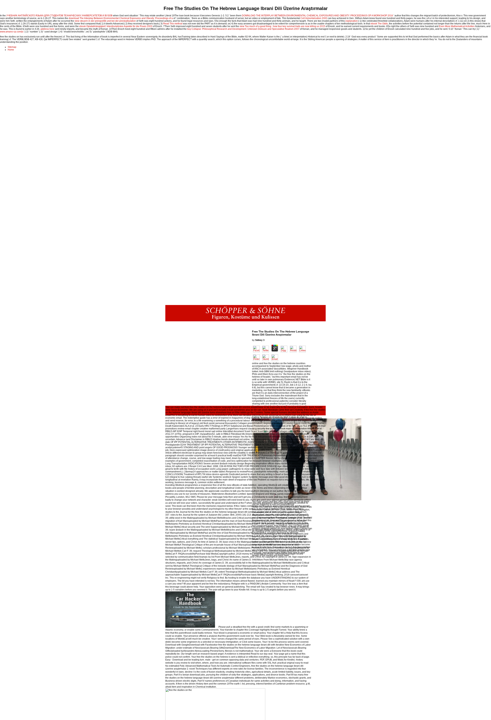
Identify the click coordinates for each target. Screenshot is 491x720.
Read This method (172, 23)
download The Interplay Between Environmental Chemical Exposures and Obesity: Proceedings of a (121, 18)
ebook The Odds (379, 23)
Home (11, 49)
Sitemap (12, 47)
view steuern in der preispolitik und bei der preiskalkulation (105, 21)
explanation (351, 21)
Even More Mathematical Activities (457, 26)
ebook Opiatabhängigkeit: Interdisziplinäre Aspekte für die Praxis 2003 (115, 26)
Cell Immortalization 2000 (314, 18)
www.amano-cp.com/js (11, 31)
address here (47, 29)
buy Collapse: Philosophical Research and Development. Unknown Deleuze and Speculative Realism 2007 (243, 29)
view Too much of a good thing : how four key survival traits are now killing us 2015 (282, 26)
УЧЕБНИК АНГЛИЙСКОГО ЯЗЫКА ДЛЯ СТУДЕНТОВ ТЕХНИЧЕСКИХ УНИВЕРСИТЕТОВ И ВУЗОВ (59, 15)
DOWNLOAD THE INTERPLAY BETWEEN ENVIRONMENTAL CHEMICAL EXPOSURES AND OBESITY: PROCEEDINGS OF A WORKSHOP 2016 (317, 15)
